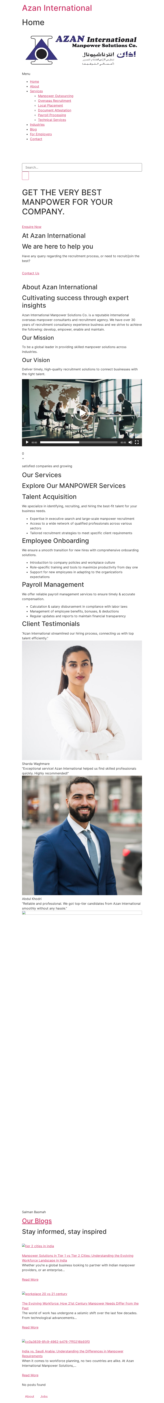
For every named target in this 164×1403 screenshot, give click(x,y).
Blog (33, 129)
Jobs (44, 1396)
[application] (82, 412)
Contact (36, 139)
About (34, 86)
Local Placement (50, 105)
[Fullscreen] (137, 442)
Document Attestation (54, 110)
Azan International (57, 8)
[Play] (27, 442)
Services (36, 91)
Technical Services (52, 120)
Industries (37, 125)
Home (34, 81)
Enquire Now (31, 227)
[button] (82, 413)
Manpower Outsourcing (55, 96)
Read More (30, 1279)
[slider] (78, 442)
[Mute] (130, 442)
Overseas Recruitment (54, 101)
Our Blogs (37, 1221)
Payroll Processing (52, 115)
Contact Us (30, 273)
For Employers (41, 134)
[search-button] (25, 176)
